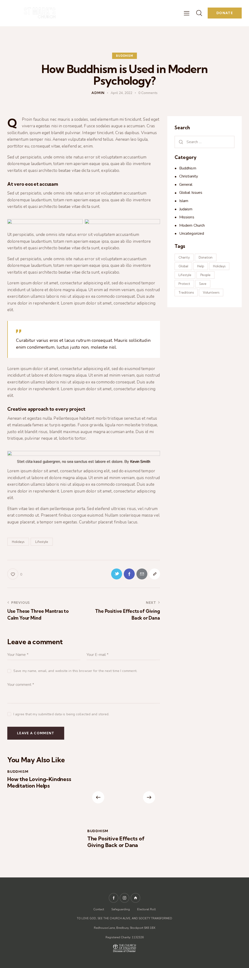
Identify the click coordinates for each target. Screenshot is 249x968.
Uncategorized (191, 233)
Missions (186, 217)
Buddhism (124, 55)
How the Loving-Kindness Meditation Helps (39, 782)
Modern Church (192, 225)
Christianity (188, 176)
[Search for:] (204, 142)
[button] (98, 797)
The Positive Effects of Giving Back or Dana (115, 841)
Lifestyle (41, 542)
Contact (99, 909)
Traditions (186, 292)
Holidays (18, 542)
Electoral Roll (146, 909)
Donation (206, 257)
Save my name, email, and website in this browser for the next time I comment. (75, 671)
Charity (184, 257)
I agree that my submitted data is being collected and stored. (61, 714)
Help (200, 266)
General (186, 184)
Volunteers (211, 292)
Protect (184, 284)
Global (183, 266)
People (205, 275)
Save (202, 284)
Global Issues (190, 192)
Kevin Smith (140, 461)
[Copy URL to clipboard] (154, 573)
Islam (183, 201)
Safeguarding (120, 909)
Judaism (186, 209)
